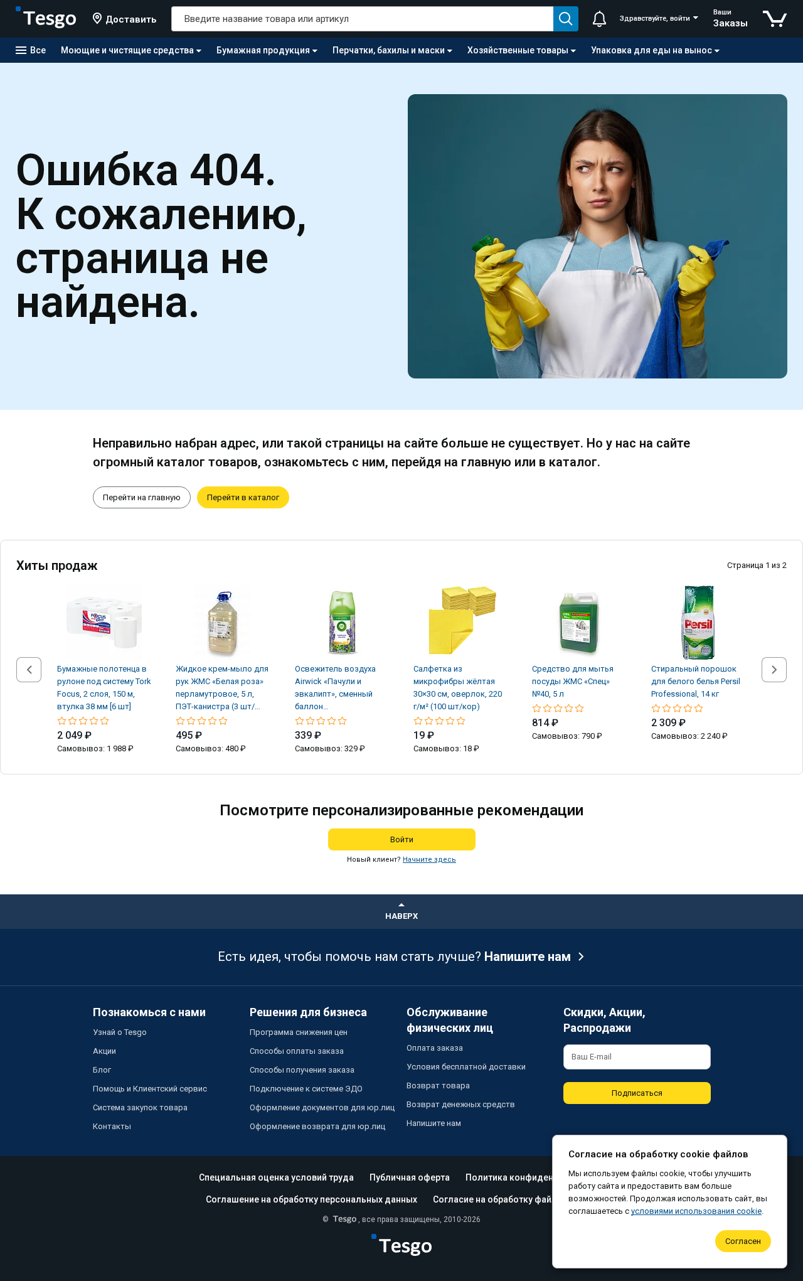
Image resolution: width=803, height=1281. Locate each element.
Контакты (112, 1126)
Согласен (743, 1241)
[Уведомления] (599, 19)
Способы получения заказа (302, 1070)
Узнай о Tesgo (120, 1032)
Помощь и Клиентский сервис (150, 1088)
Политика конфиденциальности (535, 1177)
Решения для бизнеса (308, 1012)
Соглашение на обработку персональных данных (311, 1199)
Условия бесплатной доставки (466, 1066)
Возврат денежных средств (461, 1104)
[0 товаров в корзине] (775, 19)
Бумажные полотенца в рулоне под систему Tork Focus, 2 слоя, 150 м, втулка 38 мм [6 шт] (104, 687)
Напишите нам (527, 956)
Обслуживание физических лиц (450, 1019)
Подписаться (637, 1093)
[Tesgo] (46, 19)
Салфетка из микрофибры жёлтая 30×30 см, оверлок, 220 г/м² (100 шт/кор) (457, 687)
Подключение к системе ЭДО (306, 1088)
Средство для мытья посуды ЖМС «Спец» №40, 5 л (573, 681)
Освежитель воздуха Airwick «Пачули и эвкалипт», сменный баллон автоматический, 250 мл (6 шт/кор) (341, 688)
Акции (104, 1051)
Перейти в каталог (243, 497)
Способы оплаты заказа (297, 1051)
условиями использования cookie (696, 1211)
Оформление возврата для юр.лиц (317, 1126)
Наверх (401, 916)
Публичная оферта (410, 1177)
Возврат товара (438, 1085)
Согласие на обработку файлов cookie (515, 1199)
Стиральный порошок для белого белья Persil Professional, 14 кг (695, 681)
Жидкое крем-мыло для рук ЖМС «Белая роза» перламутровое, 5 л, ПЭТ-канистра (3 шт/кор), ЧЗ (222, 688)
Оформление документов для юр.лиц (322, 1107)
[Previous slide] (28, 669)
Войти (401, 839)
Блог (102, 1070)
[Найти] (565, 18)
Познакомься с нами (149, 1012)
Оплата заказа (435, 1048)
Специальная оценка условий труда (276, 1177)
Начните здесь (429, 859)
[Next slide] (774, 669)
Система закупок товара (140, 1107)
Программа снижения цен (299, 1032)
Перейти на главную (142, 497)
